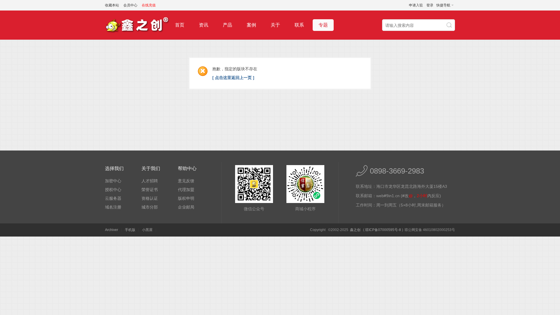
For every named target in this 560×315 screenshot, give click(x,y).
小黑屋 (147, 230)
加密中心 (113, 180)
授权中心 (113, 189)
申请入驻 (416, 5)
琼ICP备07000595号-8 (383, 230)
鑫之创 (355, 230)
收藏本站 (112, 5)
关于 (275, 24)
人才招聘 (149, 180)
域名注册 (113, 207)
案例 (251, 24)
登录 (429, 5)
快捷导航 (443, 5)
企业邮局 (186, 207)
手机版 (130, 230)
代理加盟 (186, 189)
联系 (299, 24)
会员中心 (130, 5)
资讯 (203, 24)
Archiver (111, 230)
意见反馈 (186, 180)
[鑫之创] (137, 38)
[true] (449, 25)
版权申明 (186, 198)
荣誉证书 (149, 189)
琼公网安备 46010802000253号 (430, 230)
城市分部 (149, 207)
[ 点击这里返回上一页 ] (233, 77)
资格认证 (149, 198)
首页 (179, 24)
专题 (323, 24)
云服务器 (113, 198)
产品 (227, 24)
